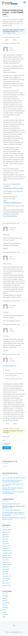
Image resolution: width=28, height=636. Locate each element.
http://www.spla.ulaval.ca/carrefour (13, 188)
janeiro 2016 (6, 548)
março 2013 (5, 569)
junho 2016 (5, 537)
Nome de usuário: (6, 436)
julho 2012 (5, 571)
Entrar (7, 447)
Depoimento (16, 510)
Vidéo (4, 617)
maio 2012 (5, 574)
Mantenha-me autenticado (7, 444)
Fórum (9, 19)
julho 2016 (5, 534)
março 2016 (5, 544)
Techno (4, 612)
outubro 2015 (6, 555)
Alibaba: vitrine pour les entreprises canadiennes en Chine (12, 488)
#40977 (24, 354)
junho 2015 (5, 562)
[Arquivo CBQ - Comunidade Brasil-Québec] (9, 2)
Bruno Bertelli (6, 510)
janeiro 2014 (6, 567)
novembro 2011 (7, 576)
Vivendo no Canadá (17, 19)
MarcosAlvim (6, 504)
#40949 (24, 252)
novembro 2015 (7, 553)
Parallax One (8, 632)
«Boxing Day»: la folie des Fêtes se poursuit (13, 518)
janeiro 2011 (6, 583)
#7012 (24, 43)
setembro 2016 (6, 530)
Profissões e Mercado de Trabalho (12, 21)
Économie (5, 596)
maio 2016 (5, 539)
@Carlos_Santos (8, 366)
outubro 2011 (6, 578)
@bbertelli (5, 518)
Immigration (6, 603)
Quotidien (5, 607)
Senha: (3, 440)
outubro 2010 (6, 585)
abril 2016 (5, 541)
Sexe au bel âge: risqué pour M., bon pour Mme (12, 484)
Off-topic (4, 605)
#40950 (24, 301)
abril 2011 (5, 581)
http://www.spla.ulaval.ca (10, 216)
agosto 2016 (6, 532)
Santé (4, 610)
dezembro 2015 (6, 550)
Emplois (4, 598)
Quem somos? (16, 504)
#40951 (24, 324)
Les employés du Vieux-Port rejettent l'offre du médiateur (13, 492)
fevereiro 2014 (6, 564)
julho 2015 (5, 560)
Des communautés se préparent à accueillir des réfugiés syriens (12, 481)
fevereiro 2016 (6, 546)
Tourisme (5, 614)
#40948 (24, 223)
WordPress (20, 632)
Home (4, 19)
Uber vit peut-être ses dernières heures (14, 478)
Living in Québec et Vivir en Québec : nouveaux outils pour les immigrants (13, 513)
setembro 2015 (6, 557)
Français (4, 600)
